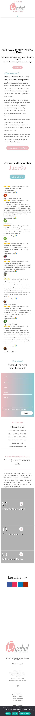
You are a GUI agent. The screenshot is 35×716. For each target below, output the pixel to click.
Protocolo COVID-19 (17, 700)
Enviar (26, 413)
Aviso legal (17, 693)
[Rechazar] (33, 711)
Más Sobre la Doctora (17, 148)
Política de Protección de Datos (18, 409)
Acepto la (15, 409)
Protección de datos (17, 698)
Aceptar (8, 713)
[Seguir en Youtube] (25, 584)
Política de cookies (17, 696)
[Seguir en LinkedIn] (20, 584)
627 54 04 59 (19, 11)
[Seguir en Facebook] (9, 584)
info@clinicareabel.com (19, 680)
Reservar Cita (17, 67)
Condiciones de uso (17, 695)
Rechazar (15, 713)
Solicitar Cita (17, 176)
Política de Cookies (25, 713)
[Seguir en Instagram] (14, 584)
